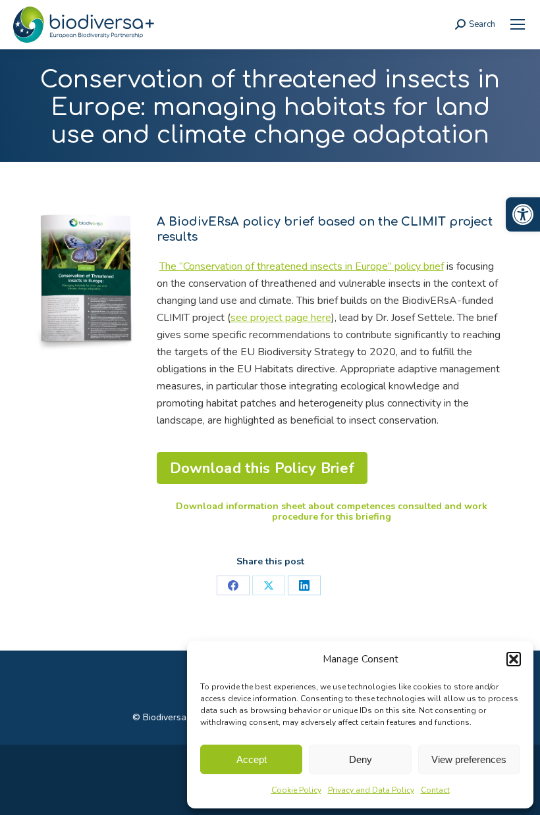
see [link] (240, 317)
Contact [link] (435, 790)
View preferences (468, 759)
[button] (513, 659)
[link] (523, 214)
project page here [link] (290, 317)
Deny (360, 759)
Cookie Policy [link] (296, 790)
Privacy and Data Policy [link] (371, 790)
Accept (251, 759)
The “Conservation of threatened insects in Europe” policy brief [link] (301, 266)
